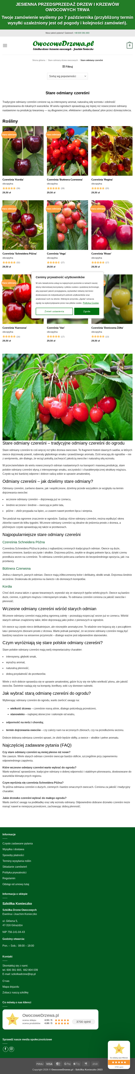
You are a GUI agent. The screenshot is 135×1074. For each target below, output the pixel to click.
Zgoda (86, 311)
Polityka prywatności (14, 872)
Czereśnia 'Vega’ (56, 253)
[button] (4, 45)
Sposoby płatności (13, 855)
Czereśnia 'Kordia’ (13, 179)
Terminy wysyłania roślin (16, 861)
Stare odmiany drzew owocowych (63, 60)
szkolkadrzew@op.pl (23, 974)
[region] (67, 537)
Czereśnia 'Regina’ (102, 179)
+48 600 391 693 (81, 33)
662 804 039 (30, 970)
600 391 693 (14, 970)
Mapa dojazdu (10, 986)
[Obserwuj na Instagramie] (11, 1049)
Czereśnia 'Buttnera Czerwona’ (65, 179)
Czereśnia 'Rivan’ (101, 253)
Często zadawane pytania (17, 843)
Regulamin (8, 878)
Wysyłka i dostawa (13, 849)
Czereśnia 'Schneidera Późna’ (19, 253)
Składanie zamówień (14, 866)
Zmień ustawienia (54, 311)
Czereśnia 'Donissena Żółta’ (107, 327)
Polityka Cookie (91, 303)
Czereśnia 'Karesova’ (14, 327)
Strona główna (38, 60)
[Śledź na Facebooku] (5, 1049)
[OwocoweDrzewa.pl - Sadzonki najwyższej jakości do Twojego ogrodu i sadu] (63, 45)
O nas (5, 981)
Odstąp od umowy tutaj (15, 884)
